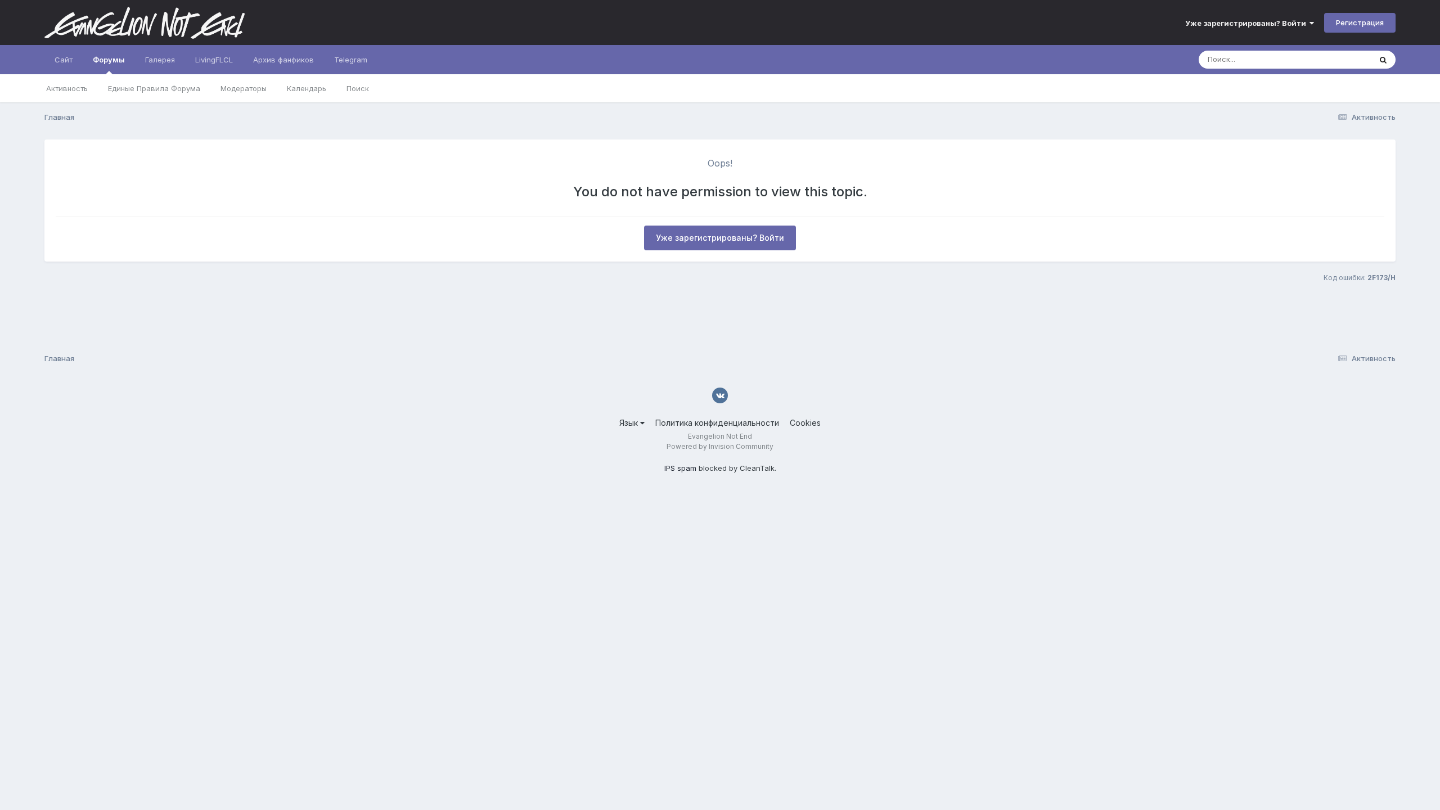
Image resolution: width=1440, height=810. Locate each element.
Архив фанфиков (283, 59)
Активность (67, 88)
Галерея (160, 59)
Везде (1345, 59)
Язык (629, 423)
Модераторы (243, 88)
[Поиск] (1383, 60)
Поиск (357, 88)
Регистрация (1360, 22)
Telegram (350, 59)
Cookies (805, 423)
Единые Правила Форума (154, 88)
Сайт (64, 59)
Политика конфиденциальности (717, 423)
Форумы (109, 59)
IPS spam (680, 468)
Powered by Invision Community (720, 446)
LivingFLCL (214, 59)
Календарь (306, 88)
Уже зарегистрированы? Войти (1247, 23)
